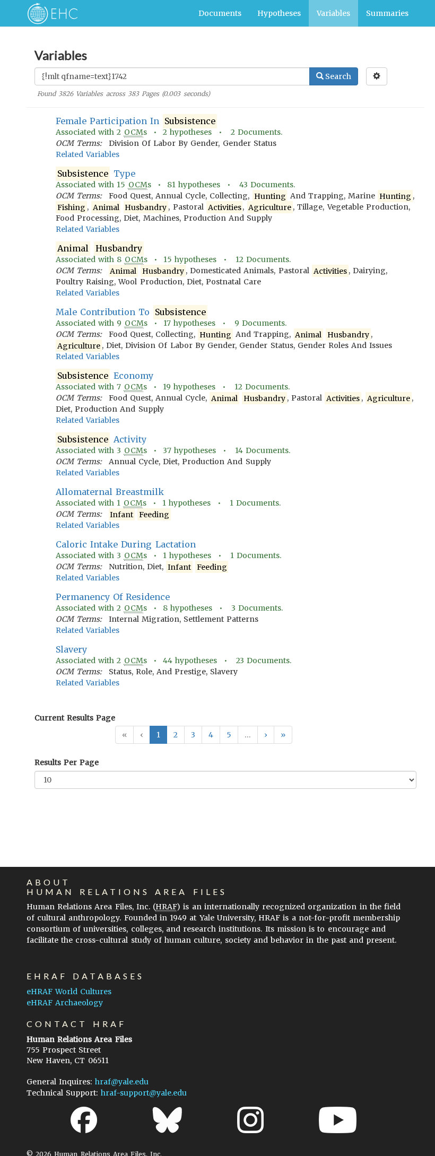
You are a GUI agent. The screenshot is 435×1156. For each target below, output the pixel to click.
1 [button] (158, 735)
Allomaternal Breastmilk (110, 491)
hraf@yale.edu (122, 1082)
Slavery (71, 649)
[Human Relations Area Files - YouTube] (337, 1120)
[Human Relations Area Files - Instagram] (250, 1120)
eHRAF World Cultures (69, 991)
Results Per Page (66, 762)
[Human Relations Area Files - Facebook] (84, 1120)
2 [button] (175, 735)
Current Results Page (74, 718)
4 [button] (210, 735)
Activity (101, 439)
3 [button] (193, 735)
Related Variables (87, 154)
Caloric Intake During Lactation (126, 544)
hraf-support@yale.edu (144, 1093)
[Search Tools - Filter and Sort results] (376, 76)
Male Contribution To (131, 312)
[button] (265, 735)
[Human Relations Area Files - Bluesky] (167, 1120)
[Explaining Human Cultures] (49, 13)
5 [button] (229, 735)
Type (96, 173)
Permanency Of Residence (113, 597)
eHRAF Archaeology (65, 1002)
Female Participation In (135, 121)
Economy (105, 375)
